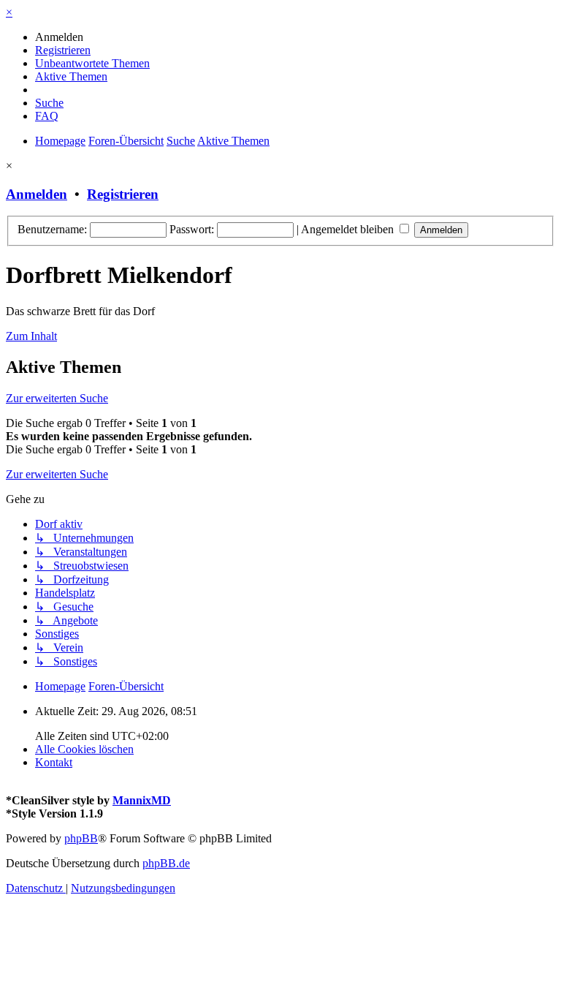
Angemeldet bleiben (349, 229)
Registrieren (123, 194)
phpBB (81, 838)
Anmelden (36, 194)
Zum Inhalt (31, 336)
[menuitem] (59, 37)
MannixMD (141, 800)
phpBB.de (166, 863)
